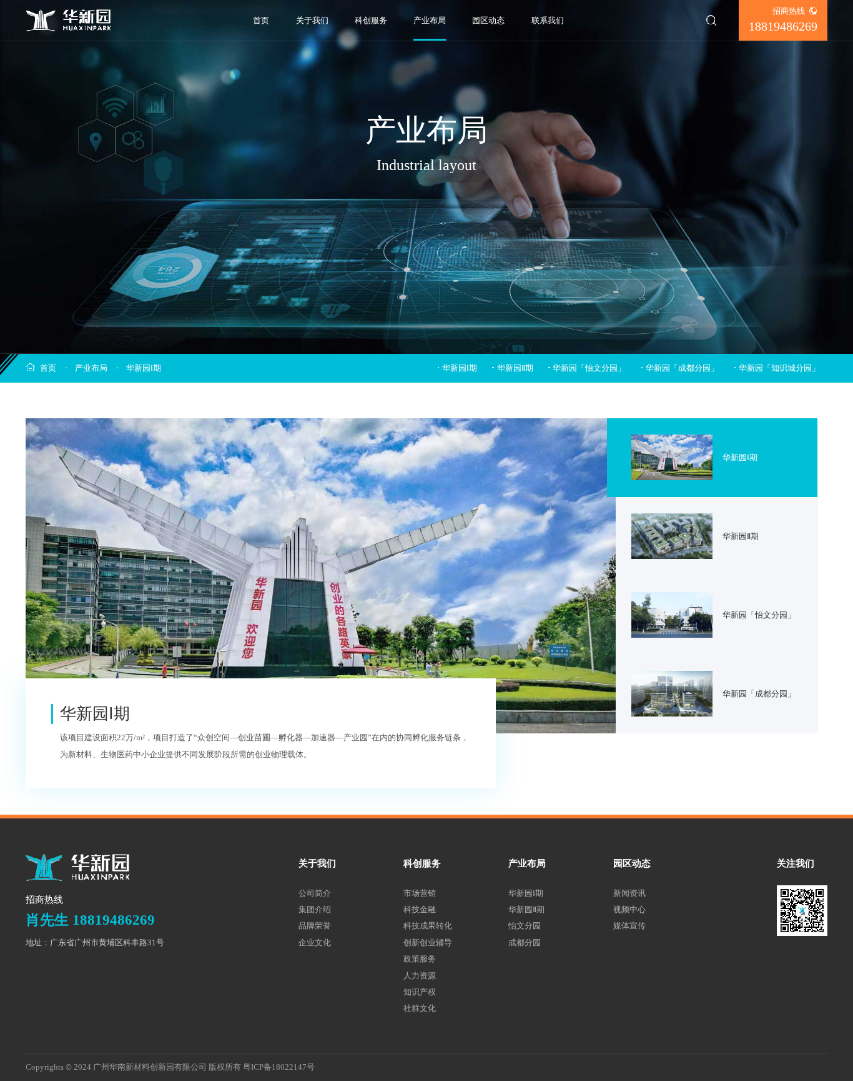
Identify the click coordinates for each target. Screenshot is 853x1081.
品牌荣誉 (314, 925)
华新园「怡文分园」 (589, 368)
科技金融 (419, 909)
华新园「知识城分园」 (779, 368)
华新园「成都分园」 (682, 368)
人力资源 (419, 975)
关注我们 (795, 863)
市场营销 (419, 893)
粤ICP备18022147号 (279, 1067)
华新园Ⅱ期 (515, 368)
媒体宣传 (629, 925)
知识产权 (419, 992)
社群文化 (419, 1008)
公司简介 (314, 893)
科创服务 (371, 20)
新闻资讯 (629, 893)
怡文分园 (524, 925)
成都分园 (524, 942)
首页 (261, 20)
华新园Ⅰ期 (143, 368)
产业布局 (429, 20)
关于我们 (312, 20)
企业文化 (314, 942)
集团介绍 (314, 909)
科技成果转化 (427, 925)
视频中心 (629, 909)
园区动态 (488, 20)
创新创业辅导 (427, 942)
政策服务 (419, 958)
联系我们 (547, 20)
